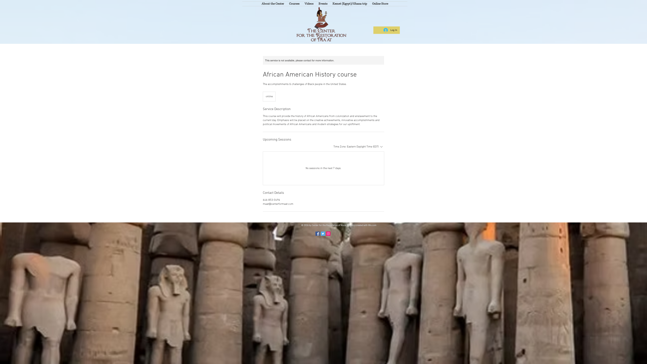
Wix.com (372, 225)
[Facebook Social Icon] (317, 234)
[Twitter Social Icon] (323, 234)
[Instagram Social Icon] (328, 234)
